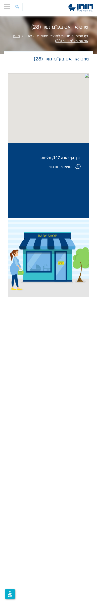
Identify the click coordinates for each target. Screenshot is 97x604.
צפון (29, 36)
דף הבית (81, 36)
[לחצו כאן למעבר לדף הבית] (80, 7)
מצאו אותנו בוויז (60, 166)
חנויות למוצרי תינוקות (53, 36)
